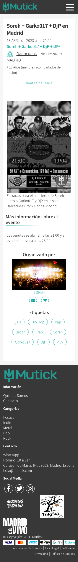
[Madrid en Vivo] (52, 506)
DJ (19, 322)
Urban (20, 332)
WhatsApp (11, 454)
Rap (58, 322)
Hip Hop (37, 322)
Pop (6, 433)
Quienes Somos (15, 395)
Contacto (10, 400)
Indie (7, 422)
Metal (7, 427)
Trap (39, 332)
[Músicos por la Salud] (15, 503)
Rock (7, 438)
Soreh (58, 332)
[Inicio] (23, 7)
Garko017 (22, 342)
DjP (43, 342)
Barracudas (26, 53)
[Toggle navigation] (69, 7)
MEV (56, 46)
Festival (9, 417)
